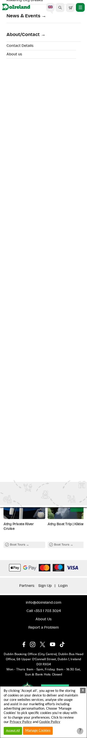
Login (63, 586)
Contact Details (19, 46)
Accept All (13, 730)
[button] (60, 7)
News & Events (23, 16)
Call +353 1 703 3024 (43, 611)
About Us (43, 619)
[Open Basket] (70, 7)
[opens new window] (26, 643)
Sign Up (45, 586)
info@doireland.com (43, 602)
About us (14, 54)
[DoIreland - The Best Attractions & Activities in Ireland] (16, 8)
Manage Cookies (37, 730)
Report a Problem (43, 627)
